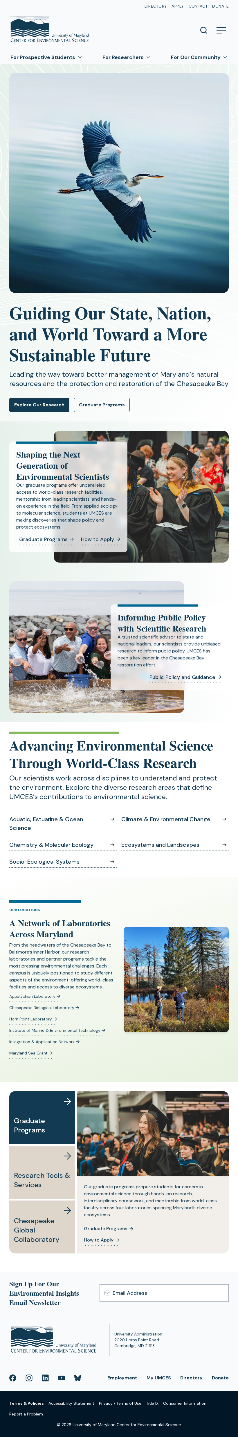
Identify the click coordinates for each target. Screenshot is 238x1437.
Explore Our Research (39, 405)
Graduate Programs (102, 405)
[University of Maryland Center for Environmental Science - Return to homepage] (54, 1340)
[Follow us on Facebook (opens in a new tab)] (12, 1377)
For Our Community (196, 57)
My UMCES (159, 1378)
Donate (220, 6)
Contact (198, 6)
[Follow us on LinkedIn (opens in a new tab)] (45, 1377)
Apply (178, 6)
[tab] (42, 1117)
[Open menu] (221, 30)
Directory (156, 6)
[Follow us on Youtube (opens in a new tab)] (61, 1377)
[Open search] (203, 30)
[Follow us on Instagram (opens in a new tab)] (29, 1377)
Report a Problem (26, 1414)
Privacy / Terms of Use (120, 1403)
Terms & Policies (26, 1403)
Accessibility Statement (71, 1403)
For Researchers (123, 57)
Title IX (152, 1403)
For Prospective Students (42, 57)
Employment (122, 1378)
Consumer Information (184, 1403)
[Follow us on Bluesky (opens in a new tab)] (77, 1377)
